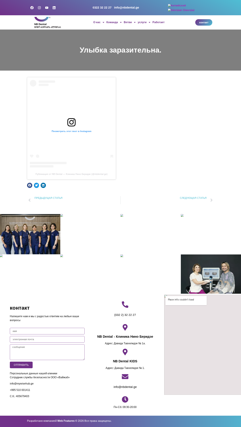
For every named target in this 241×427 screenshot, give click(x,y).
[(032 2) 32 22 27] (125, 304)
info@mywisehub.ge (22, 383)
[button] (29, 185)
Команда (112, 22)
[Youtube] (46, 7)
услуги (142, 22)
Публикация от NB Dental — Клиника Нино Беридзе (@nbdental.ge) (71, 174)
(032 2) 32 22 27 (125, 315)
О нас (96, 22)
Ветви (128, 22)
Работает (158, 22)
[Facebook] (32, 7)
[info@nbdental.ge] (125, 376)
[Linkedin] (54, 7)
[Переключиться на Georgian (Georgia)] (181, 10)
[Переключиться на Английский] (177, 5)
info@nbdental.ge (125, 387)
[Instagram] (39, 7)
